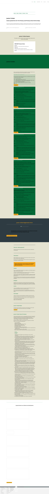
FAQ (1, 491)
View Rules (15, 309)
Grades (17, 13)
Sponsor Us (8, 491)
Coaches (16, 333)
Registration (2, 492)
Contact (7, 493)
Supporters (16, 332)
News (7, 487)
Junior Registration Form (11, 235)
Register (20, 13)
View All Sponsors (9, 482)
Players (16, 331)
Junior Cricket (2, 487)
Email (10, 491)
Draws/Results (2, 493)
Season (15, 13)
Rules (27, 13)
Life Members (8, 490)
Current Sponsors (8, 492)
